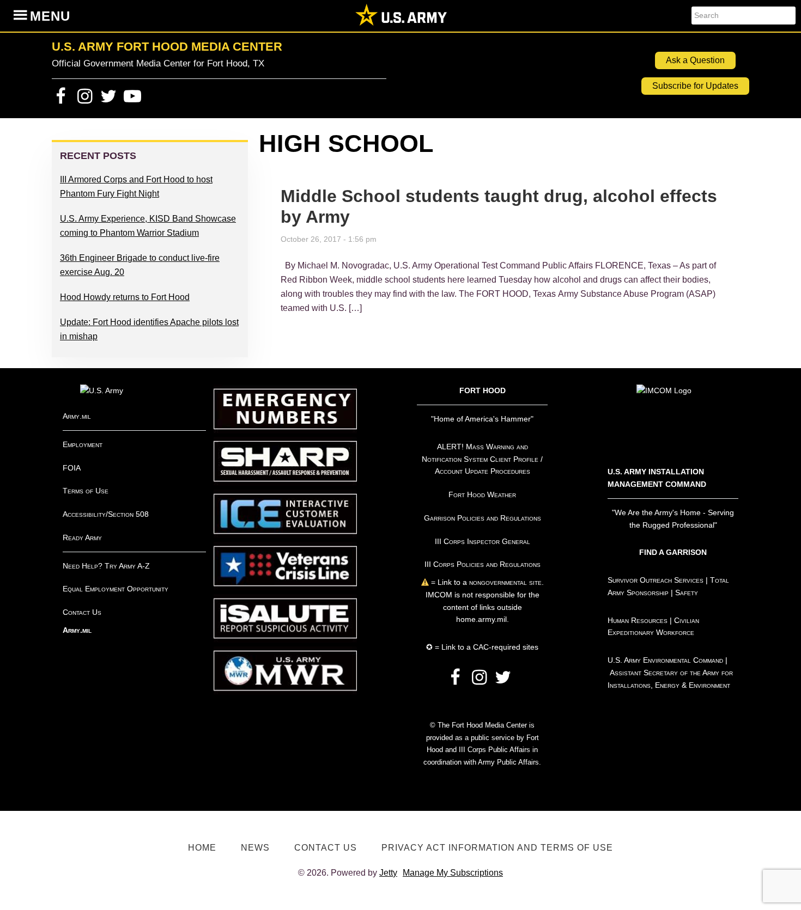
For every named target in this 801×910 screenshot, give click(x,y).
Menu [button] (50, 16)
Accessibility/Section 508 (106, 514)
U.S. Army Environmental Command (665, 660)
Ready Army (82, 537)
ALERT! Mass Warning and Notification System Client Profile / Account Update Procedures (482, 459)
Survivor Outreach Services (655, 580)
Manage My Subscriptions (453, 872)
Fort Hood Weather (482, 494)
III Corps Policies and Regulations (482, 564)
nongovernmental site (504, 582)
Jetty (388, 872)
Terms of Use (85, 490)
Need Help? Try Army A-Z (106, 565)
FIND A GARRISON (673, 552)
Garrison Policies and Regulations (482, 518)
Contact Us (82, 612)
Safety (686, 592)
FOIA (72, 467)
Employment (82, 444)
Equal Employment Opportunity (115, 588)
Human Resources (638, 620)
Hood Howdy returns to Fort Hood (125, 297)
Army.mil (77, 416)
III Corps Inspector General (482, 541)
